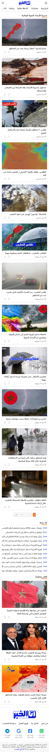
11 (21, 515)
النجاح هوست (19, 749)
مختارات (34, 8)
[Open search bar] (3, 3)
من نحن (44, 723)
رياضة (11, 8)
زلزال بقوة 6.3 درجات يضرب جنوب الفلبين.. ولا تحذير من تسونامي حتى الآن (22, 558)
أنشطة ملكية (22, 8)
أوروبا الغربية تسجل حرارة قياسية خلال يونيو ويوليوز (22, 549)
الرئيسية (44, 8)
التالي (16, 515)
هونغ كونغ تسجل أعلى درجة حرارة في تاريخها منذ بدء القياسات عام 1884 (22, 553)
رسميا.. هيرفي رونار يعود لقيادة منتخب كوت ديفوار (22, 562)
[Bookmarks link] (46, 3)
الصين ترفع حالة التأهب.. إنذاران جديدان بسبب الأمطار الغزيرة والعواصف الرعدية (22, 566)
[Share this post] (5, 52)
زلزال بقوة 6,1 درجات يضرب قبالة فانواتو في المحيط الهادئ (22, 536)
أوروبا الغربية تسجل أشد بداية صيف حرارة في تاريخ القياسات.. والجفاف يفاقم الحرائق (22, 545)
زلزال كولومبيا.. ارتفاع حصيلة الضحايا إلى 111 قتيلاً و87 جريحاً (22, 541)
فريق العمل (23, 723)
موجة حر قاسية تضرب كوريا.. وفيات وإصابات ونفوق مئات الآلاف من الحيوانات (22, 570)
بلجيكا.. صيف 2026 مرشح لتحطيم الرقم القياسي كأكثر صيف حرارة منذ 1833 (22, 528)
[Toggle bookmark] (9, 52)
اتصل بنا (34, 723)
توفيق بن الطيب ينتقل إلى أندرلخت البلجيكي (23, 532)
